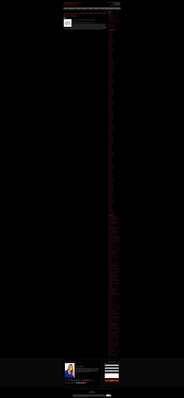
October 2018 (111, 116)
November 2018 (111, 115)
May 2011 (110, 207)
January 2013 (111, 186)
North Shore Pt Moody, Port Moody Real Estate (113, 311)
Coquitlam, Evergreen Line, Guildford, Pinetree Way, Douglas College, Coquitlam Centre (114, 265)
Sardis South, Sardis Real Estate (114, 335)
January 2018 (111, 126)
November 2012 (111, 189)
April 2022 (110, 76)
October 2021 (111, 81)
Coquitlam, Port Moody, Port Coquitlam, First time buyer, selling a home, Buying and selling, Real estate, (114, 283)
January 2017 (111, 138)
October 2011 (111, 202)
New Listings (111, 23)
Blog (93, 388)
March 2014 (110, 174)
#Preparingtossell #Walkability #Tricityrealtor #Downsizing (114, 232)
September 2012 (111, 191)
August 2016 (111, 143)
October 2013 (111, 180)
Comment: (107, 372)
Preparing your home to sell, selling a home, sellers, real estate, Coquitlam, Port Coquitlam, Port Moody (114, 317)
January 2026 (111, 39)
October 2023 (111, 63)
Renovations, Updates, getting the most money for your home (114, 328)
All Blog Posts (111, 15)
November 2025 (111, 40)
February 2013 (111, 185)
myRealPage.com (92, 392)
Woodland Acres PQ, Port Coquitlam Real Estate (113, 354)
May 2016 (110, 147)
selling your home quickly (113, 336)
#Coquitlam (110, 220)
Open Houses (111, 24)
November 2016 (111, 140)
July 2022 (110, 73)
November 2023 (111, 62)
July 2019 (110, 106)
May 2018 (110, 121)
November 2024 (111, 49)
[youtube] (82, 382)
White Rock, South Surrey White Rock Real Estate (114, 350)
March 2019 (110, 110)
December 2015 (111, 152)
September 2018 (111, 117)
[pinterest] (85, 382)
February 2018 (111, 125)
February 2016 (111, 150)
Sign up (119, 2)
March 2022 (110, 77)
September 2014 (111, 169)
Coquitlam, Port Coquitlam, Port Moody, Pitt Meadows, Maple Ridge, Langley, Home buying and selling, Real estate (114, 272)
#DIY (109, 224)
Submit (111, 380)
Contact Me (117, 8)
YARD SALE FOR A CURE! (113, 28)
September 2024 (111, 51)
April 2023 (110, 65)
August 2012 (111, 192)
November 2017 (111, 128)
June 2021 (110, 85)
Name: (106, 363)
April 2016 (110, 148)
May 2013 (110, 182)
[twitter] (78, 382)
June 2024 (110, 54)
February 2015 (111, 163)
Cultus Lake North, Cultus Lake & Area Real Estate (114, 288)
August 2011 (111, 204)
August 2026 (111, 32)
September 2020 (111, 94)
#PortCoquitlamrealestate (113, 229)
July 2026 (110, 33)
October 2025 (111, 41)
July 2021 (110, 84)
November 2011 (111, 201)
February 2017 (111, 137)
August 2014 (111, 170)
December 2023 (111, 61)
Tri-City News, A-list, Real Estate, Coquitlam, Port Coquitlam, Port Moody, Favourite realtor (114, 344)
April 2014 (110, 173)
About (90, 388)
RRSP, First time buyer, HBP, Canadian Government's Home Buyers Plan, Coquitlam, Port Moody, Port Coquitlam (114, 333)
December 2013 (111, 178)
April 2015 (110, 161)
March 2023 (110, 66)
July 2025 (110, 44)
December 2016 (111, 139)
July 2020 (110, 96)
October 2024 (111, 50)
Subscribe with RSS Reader (115, 11)
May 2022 (110, 75)
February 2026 (111, 38)
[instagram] (83, 382)
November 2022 (111, 71)
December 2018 (111, 114)
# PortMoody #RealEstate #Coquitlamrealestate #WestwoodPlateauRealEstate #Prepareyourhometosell (114, 218)
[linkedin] (80, 382)
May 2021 (110, 86)
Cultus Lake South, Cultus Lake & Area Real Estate (114, 290)
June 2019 (110, 107)
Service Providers (109, 8)
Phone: (106, 369)
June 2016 (110, 146)
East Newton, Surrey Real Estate (114, 293)
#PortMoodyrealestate (112, 230)
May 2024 (110, 55)
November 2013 (111, 179)
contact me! (92, 371)
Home (65, 8)
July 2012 (110, 193)
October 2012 (111, 190)
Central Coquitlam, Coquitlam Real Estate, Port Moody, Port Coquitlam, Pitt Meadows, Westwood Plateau (114, 252)
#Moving (110, 225)
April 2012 (110, 196)
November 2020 (111, 92)
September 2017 (111, 129)
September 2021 (111, 82)
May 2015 (110, 160)
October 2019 (111, 103)
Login (116, 2)
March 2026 (110, 37)
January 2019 (111, 113)
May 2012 (110, 195)
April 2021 (110, 87)
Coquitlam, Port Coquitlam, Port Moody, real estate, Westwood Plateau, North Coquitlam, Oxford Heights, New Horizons (114, 276)
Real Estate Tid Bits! (112, 25)
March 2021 (110, 88)
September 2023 (111, 64)
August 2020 (111, 95)
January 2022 (111, 78)
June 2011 (110, 206)
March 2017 (110, 136)
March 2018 (110, 124)
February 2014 (111, 175)
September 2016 (111, 142)
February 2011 (111, 211)
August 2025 (111, 43)
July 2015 (110, 158)
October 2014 (111, 168)
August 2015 (111, 157)
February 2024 (111, 59)
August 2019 (111, 105)
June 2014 (110, 171)
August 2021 (111, 83)
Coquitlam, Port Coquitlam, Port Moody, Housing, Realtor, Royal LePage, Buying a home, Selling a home (114, 269)
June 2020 (110, 97)
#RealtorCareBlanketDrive (113, 235)
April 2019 (110, 109)
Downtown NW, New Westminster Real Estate (113, 292)
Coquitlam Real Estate (112, 263)
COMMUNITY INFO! (112, 18)
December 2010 (111, 213)
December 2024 (111, 48)
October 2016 (111, 141)
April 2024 (110, 56)
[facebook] (77, 382)
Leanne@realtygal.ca (86, 379)
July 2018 (110, 119)
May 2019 (110, 108)
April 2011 (110, 208)
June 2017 (110, 132)
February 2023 (111, 67)
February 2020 (111, 99)
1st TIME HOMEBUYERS (113, 16)
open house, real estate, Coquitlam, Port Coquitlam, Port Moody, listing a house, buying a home (114, 314)
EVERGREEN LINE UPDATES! (114, 20)
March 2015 (110, 162)
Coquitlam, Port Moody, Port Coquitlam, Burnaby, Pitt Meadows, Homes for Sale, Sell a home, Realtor (114, 280)
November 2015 (111, 153)
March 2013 (110, 184)
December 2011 (111, 200)
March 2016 (110, 149)
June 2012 (110, 194)
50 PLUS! (110, 17)
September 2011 (111, 203)
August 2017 (111, 130)
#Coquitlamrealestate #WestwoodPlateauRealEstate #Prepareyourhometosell (114, 222)
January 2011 (111, 212)
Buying (81, 388)
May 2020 (110, 98)
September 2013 (111, 181)
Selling (86, 388)
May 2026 (110, 34)
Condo (110, 260)
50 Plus (102, 8)
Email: (106, 366)
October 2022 (111, 72)
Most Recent (111, 31)
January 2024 (111, 60)
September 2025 (111, 42)
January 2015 (111, 164)
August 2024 (111, 52)
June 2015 (110, 159)
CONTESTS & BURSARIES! (113, 19)
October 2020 (111, 93)
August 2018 (111, 118)
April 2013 (110, 183)
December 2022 (111, 70)
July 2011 (110, 205)
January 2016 (111, 151)
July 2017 (110, 131)
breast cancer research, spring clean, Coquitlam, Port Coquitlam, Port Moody (114, 241)
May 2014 (110, 172)
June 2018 (110, 120)
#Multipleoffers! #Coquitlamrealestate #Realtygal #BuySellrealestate (114, 227)
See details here (75, 21)
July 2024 (110, 53)
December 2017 (111, 127)
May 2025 (110, 45)
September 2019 (111, 104)
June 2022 (110, 74)
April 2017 (110, 135)
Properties (77, 388)
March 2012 (110, 197)
